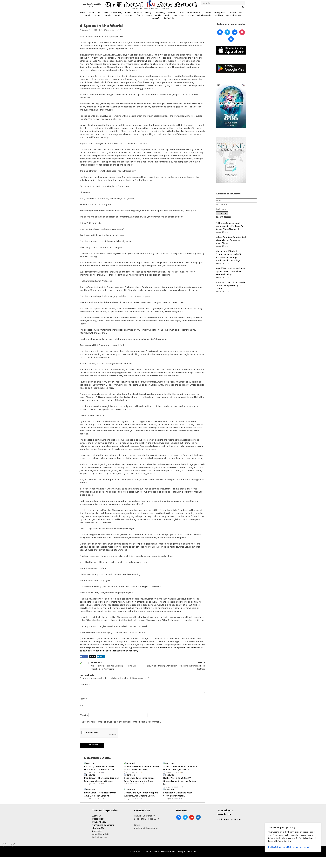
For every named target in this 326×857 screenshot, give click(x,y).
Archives (219, 15)
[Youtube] (242, 32)
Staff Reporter (108, 30)
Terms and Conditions (103, 825)
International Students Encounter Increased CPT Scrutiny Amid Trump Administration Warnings (228, 256)
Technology (159, 12)
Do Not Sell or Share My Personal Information (289, 847)
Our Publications (233, 15)
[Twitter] (227, 32)
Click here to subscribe (229, 819)
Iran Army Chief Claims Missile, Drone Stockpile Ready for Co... (99, 768)
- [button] (4, 845)
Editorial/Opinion (204, 15)
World (91, 12)
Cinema (207, 12)
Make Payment (99, 837)
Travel (241, 12)
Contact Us (169, 18)
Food (87, 15)
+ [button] (9, 845)
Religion (118, 15)
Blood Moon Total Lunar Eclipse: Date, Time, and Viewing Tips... (139, 780)
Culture (190, 15)
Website (84, 715)
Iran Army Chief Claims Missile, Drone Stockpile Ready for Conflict (231, 285)
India (106, 12)
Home (82, 12)
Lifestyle (139, 15)
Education (107, 15)
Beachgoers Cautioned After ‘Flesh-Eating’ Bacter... (177, 794)
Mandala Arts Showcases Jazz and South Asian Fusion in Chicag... (101, 780)
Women (171, 12)
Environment (178, 15)
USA (98, 12)
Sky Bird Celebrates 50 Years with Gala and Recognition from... (180, 768)
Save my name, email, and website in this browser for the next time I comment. (121, 721)
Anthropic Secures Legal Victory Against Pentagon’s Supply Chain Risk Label (229, 226)
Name (83, 698)
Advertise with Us (101, 834)
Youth (166, 15)
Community (116, 12)
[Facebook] (220, 32)
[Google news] (231, 39)
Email (83, 705)
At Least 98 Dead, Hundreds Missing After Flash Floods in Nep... (141, 768)
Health (128, 12)
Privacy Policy (99, 821)
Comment (85, 684)
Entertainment (193, 12)
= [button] (13, 845)
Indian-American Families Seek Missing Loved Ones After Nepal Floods (231, 240)
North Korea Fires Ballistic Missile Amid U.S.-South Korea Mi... (100, 794)
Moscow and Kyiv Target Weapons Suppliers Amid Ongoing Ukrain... (141, 794)
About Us (156, 18)
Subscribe (97, 831)
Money (148, 12)
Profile (158, 15)
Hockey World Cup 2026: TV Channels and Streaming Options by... (179, 781)
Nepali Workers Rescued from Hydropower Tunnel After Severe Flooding (230, 271)
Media (181, 12)
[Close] (318, 825)
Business (138, 12)
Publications (98, 818)
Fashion (96, 15)
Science (129, 15)
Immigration (219, 12)
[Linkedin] (234, 32)
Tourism (232, 12)
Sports (149, 15)
